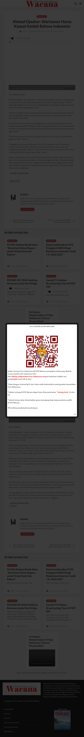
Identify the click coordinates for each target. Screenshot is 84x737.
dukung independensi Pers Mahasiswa (26, 376)
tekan (15, 379)
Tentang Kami (62, 392)
